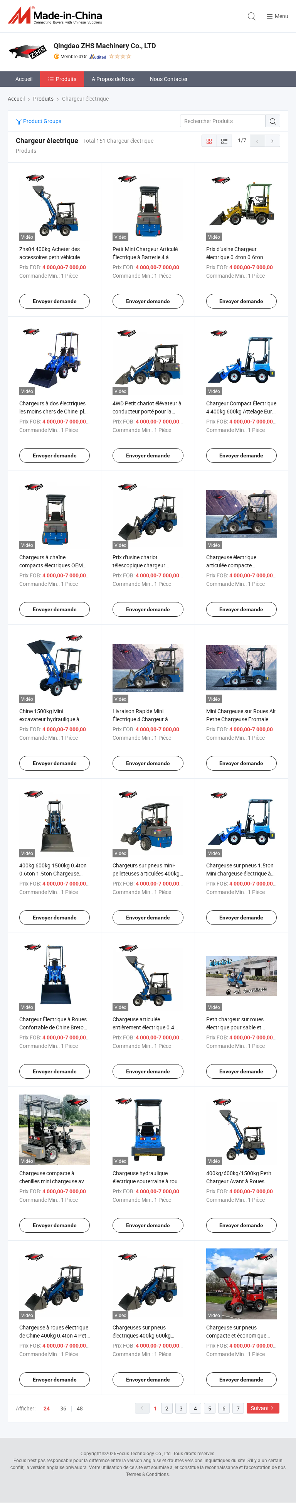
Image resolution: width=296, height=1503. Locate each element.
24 (47, 1408)
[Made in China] (56, 15)
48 (80, 1408)
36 (63, 1408)
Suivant (260, 1408)
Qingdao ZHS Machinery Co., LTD (105, 46)
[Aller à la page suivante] (272, 141)
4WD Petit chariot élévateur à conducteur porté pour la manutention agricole (147, 411)
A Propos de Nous (113, 79)
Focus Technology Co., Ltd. (144, 1453)
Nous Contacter (169, 79)
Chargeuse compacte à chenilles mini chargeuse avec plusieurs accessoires (54, 1181)
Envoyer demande (55, 301)
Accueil (23, 79)
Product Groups (41, 121)
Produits (66, 79)
